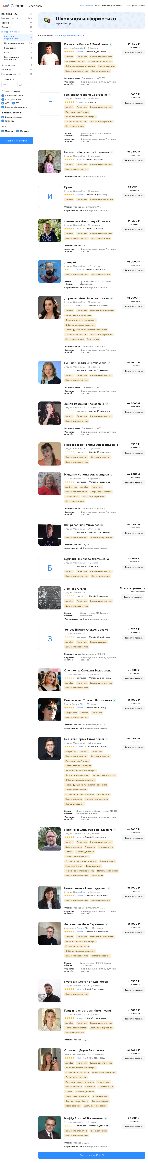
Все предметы (9, 13)
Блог (97, 5)
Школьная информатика (11, 37)
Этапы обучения (10, 91)
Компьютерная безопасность (11, 58)
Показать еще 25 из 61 (92, 1155)
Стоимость (7, 79)
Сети (7, 52)
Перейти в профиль (134, 52)
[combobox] (69, 36)
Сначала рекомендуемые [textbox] (68, 35)
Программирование (14, 43)
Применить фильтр (17, 140)
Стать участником (135, 5)
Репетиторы (86, 5)
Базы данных (10, 48)
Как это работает (112, 5)
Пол (3, 126)
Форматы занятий (11, 112)
